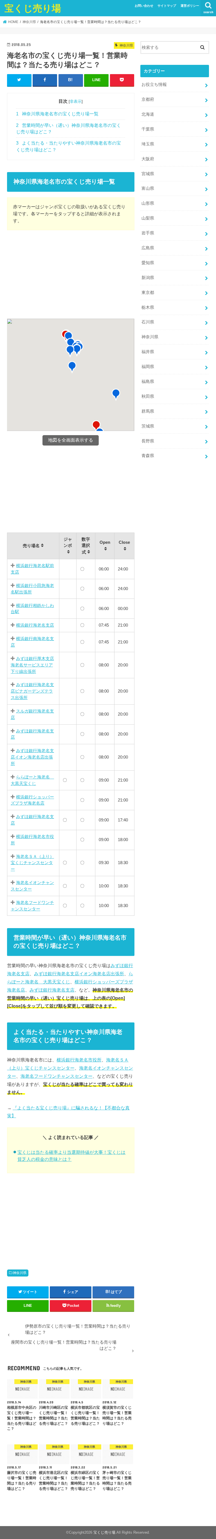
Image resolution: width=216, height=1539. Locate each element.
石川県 (147, 322)
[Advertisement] (70, 275)
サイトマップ (167, 5)
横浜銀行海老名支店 (35, 625)
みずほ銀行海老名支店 (52, 989)
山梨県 (147, 218)
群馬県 (147, 411)
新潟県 (147, 277)
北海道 (147, 114)
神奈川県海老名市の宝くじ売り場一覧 (57, 113)
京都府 (147, 99)
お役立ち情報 (154, 84)
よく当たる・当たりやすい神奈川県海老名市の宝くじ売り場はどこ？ (68, 146)
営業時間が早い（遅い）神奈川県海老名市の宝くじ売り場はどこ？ (68, 128)
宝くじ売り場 (32, 8)
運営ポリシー (190, 5)
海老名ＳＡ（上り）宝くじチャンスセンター (32, 862)
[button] (115, 394)
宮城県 (147, 174)
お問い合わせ (144, 5)
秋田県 (147, 396)
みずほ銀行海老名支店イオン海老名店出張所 (32, 757)
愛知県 (147, 263)
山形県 (147, 203)
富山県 (147, 188)
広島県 (147, 248)
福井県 (147, 352)
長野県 (147, 441)
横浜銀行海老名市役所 (79, 1059)
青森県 (147, 455)
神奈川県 (19, 1273)
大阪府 (147, 159)
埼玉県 (147, 144)
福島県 (147, 381)
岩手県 (147, 233)
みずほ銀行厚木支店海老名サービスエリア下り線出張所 (32, 664)
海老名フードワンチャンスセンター (57, 1076)
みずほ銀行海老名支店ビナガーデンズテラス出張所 (32, 691)
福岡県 (147, 366)
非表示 (76, 101)
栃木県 (147, 307)
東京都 (147, 292)
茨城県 (147, 426)
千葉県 (147, 129)
